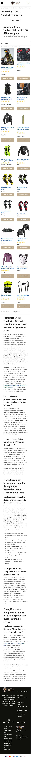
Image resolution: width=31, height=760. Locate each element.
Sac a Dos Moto (8, 741)
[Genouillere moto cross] (7, 179)
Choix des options (7, 78)
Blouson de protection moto (8, 744)
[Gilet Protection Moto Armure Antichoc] (23, 151)
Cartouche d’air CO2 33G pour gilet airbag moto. (23, 129)
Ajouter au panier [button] (23, 194)
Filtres (6, 43)
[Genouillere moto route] (23, 179)
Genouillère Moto (22, 214)
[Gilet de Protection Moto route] (23, 230)
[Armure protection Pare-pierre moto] (23, 258)
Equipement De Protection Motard (13, 385)
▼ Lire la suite (15, 20)
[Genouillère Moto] (23, 205)
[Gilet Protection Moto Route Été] (7, 119)
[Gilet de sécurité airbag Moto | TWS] (7, 89)
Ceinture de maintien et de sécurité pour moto (7, 240)
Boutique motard (4, 8)
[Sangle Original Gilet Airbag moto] (23, 287)
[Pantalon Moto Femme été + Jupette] (23, 54)
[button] (5, 71)
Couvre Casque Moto (8, 727)
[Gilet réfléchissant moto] (7, 287)
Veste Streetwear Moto (8, 735)
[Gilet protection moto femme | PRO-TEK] (7, 56)
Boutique (11, 8)
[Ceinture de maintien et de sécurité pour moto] (7, 230)
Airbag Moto (7, 643)
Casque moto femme (7, 731)
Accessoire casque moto (7, 748)
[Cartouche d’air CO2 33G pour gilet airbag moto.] (23, 119)
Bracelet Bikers (8, 738)
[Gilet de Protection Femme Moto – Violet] (7, 258)
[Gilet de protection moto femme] (23, 89)
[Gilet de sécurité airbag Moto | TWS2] (7, 151)
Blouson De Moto (15, 643)
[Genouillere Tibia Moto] (7, 204)
